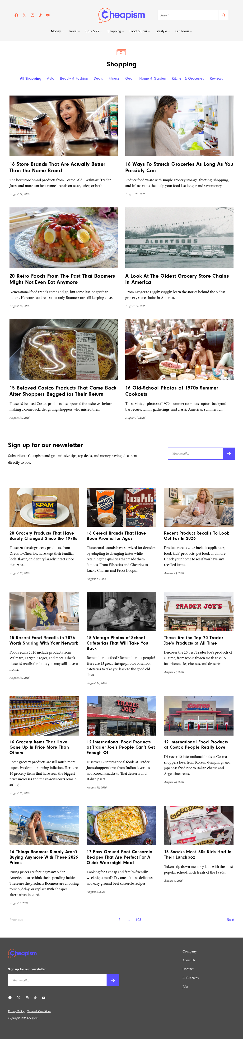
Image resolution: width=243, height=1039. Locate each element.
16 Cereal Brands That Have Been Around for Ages (116, 536)
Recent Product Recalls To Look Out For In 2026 (196, 536)
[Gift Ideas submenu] (191, 32)
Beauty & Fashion (74, 79)
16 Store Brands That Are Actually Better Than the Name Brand (57, 167)
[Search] (223, 15)
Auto (50, 79)
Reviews (216, 79)
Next (230, 920)
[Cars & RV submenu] (101, 32)
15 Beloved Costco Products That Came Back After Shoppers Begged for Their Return (62, 391)
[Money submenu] (63, 32)
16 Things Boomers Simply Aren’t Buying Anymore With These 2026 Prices (43, 857)
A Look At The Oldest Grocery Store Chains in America (177, 279)
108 (138, 920)
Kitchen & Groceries (188, 79)
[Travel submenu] (79, 32)
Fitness (114, 79)
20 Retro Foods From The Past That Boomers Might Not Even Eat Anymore (62, 279)
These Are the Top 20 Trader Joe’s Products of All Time (193, 640)
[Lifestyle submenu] (169, 32)
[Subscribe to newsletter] (229, 454)
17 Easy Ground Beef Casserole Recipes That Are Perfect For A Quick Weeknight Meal (119, 857)
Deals (98, 79)
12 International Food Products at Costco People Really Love (196, 744)
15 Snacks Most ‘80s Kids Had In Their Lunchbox (198, 854)
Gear (129, 79)
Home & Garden (152, 79)
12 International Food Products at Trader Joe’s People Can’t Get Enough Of (121, 747)
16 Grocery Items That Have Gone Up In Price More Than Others (39, 747)
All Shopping (30, 79)
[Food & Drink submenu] (149, 32)
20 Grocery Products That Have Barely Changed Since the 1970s (43, 536)
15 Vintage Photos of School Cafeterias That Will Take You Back (117, 643)
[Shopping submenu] (123, 32)
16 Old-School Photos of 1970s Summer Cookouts (171, 391)
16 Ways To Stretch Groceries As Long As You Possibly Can (179, 167)
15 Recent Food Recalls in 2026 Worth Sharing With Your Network (43, 640)
